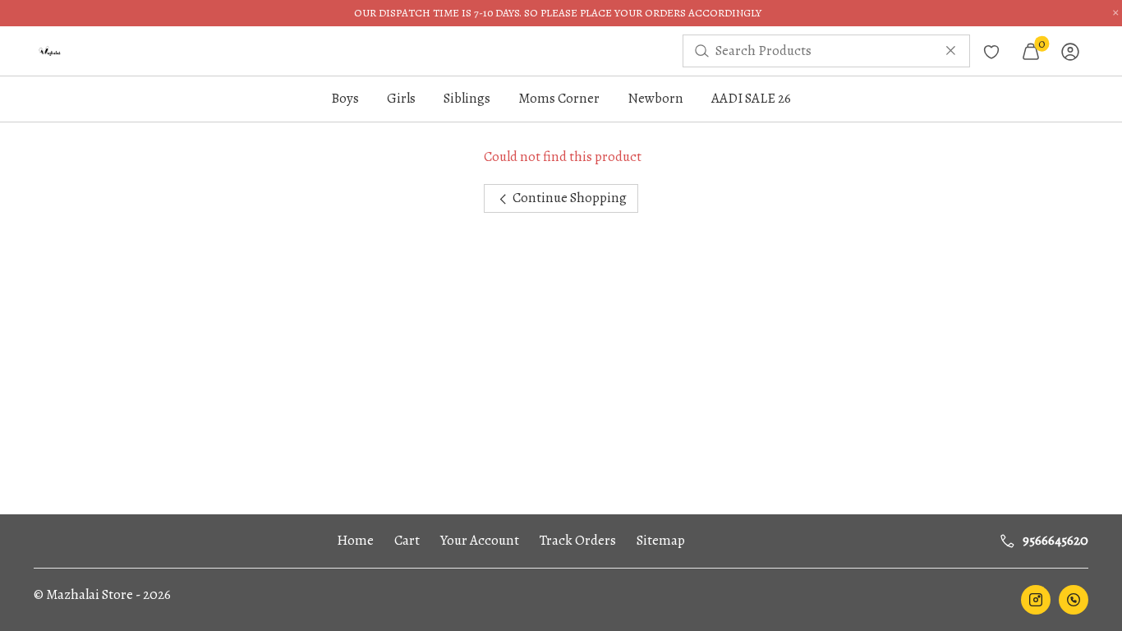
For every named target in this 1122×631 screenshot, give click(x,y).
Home (355, 540)
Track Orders (578, 540)
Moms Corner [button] (559, 98)
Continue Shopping (568, 197)
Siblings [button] (467, 98)
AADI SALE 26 (751, 98)
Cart (407, 540)
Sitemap (661, 540)
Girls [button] (401, 98)
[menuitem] (50, 51)
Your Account (479, 540)
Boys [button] (345, 98)
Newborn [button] (655, 98)
